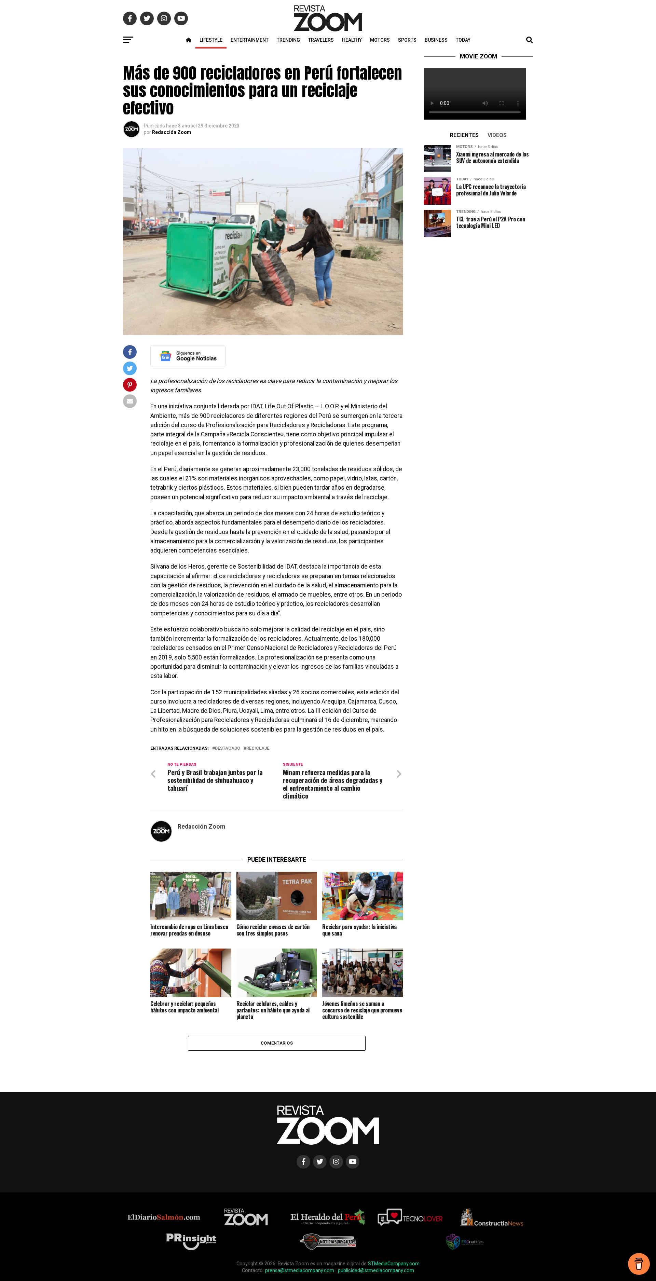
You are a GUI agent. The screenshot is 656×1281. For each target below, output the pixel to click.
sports (407, 40)
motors (380, 40)
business (436, 40)
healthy (352, 40)
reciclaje (257, 748)
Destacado (227, 748)
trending (288, 40)
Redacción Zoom (171, 132)
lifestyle (211, 40)
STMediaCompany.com (394, 1264)
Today (463, 40)
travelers (321, 40)
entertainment (250, 40)
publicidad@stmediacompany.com (376, 1270)
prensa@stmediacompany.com (299, 1270)
